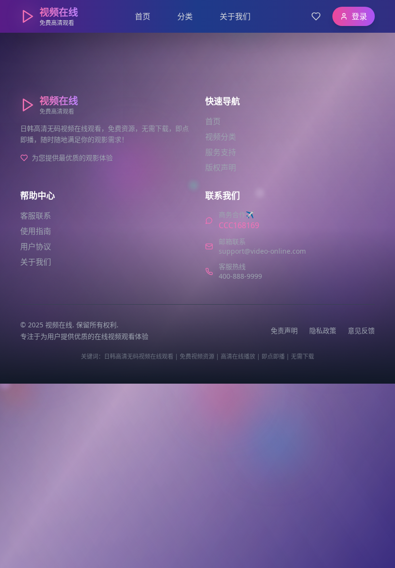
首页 (142, 16)
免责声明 (284, 330)
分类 (185, 16)
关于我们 (235, 16)
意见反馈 (361, 330)
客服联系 (35, 215)
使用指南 (35, 231)
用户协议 (35, 246)
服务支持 (220, 152)
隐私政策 (322, 330)
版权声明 (220, 167)
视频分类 (220, 136)
